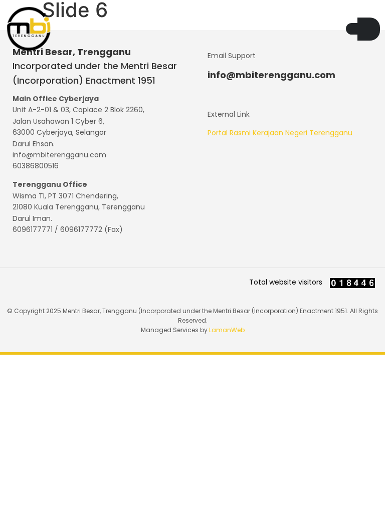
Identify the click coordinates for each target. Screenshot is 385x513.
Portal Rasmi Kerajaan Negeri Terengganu (280, 133)
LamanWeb (227, 330)
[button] (351, 29)
